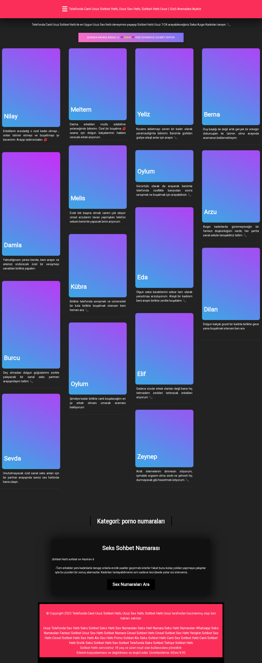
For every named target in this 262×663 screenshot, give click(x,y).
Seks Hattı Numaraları (179, 628)
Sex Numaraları (126, 628)
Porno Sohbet (124, 638)
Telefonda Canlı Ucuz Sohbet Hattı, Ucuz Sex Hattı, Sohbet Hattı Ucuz (121, 613)
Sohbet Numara (115, 633)
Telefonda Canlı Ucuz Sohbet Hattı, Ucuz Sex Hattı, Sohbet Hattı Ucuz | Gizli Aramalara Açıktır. (135, 9)
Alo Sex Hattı (104, 638)
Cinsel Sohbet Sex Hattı (172, 633)
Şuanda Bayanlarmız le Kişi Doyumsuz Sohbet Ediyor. (131, 37)
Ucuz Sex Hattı (92, 633)
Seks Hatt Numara (151, 628)
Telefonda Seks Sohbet (146, 643)
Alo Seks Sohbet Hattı (150, 638)
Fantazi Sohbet (70, 633)
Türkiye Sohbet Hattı (178, 643)
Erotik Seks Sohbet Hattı (94, 643)
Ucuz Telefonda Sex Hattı (61, 628)
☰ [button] (65, 9)
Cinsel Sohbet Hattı (140, 633)
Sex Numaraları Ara (131, 584)
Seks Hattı (107, 628)
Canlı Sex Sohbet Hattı (183, 638)
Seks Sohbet (89, 628)
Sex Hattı (87, 638)
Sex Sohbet (120, 643)
